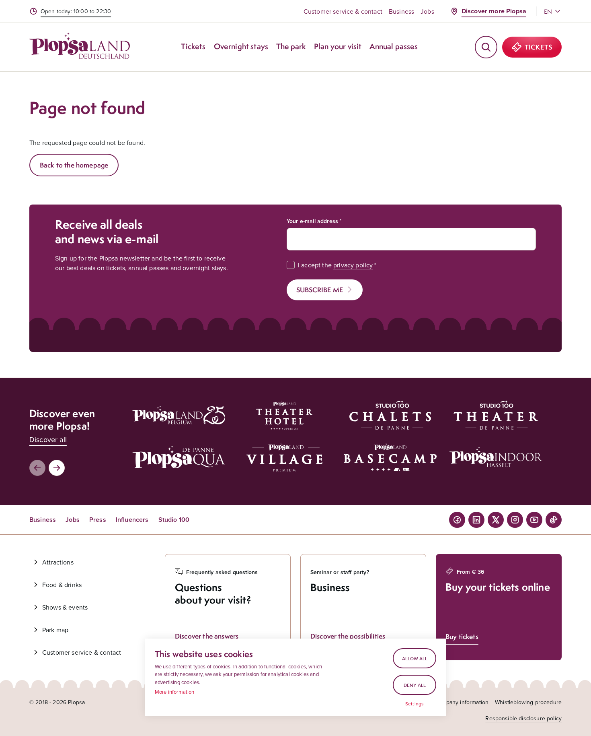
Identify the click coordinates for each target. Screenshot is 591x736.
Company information (461, 702)
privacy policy (353, 265)
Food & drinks (62, 584)
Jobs (427, 11)
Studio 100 (174, 519)
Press (97, 519)
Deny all (415, 685)
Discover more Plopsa (494, 11)
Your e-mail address (312, 221)
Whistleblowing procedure (528, 702)
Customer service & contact (343, 11)
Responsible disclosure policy (523, 718)
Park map (55, 629)
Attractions (58, 562)
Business (401, 11)
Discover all (48, 439)
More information (175, 691)
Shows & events (65, 607)
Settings (414, 703)
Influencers (132, 519)
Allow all (414, 658)
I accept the (335, 265)
